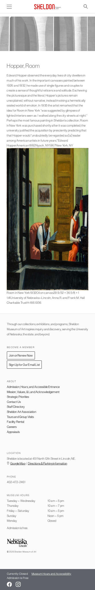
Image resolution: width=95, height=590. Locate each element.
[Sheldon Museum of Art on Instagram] (18, 584)
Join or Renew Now (21, 355)
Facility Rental (15, 421)
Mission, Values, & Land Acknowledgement (33, 392)
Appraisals (13, 432)
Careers (12, 427)
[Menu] (9, 6)
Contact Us (14, 402)
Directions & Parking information (47, 463)
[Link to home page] (47, 7)
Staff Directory (16, 406)
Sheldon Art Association (21, 412)
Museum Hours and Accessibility (51, 573)
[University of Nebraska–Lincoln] (17, 543)
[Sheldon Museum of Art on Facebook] (9, 584)
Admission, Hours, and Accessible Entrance (33, 387)
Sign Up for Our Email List (24, 364)
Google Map (17, 463)
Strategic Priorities (18, 396)
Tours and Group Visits (20, 417)
